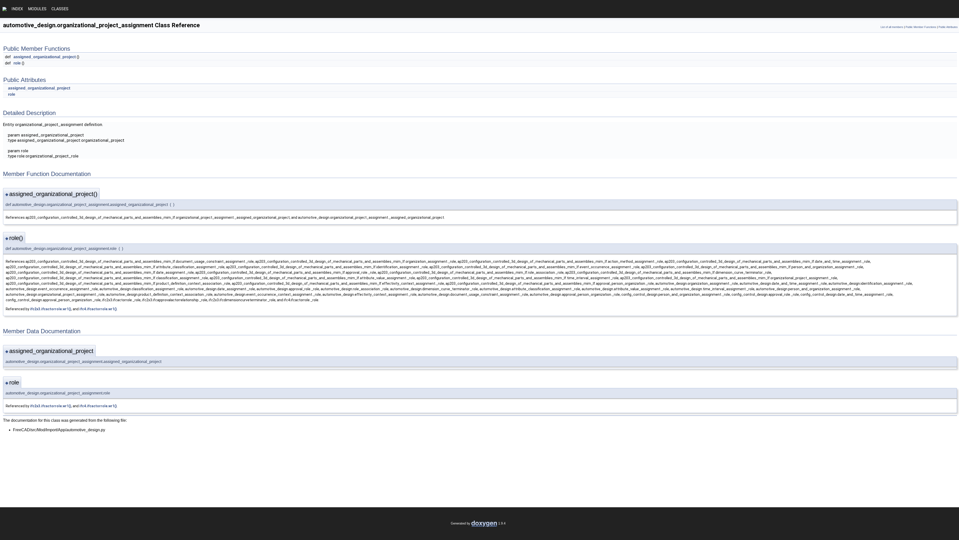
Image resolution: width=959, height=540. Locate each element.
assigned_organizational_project (44, 57)
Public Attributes (948, 27)
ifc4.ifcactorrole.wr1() (98, 309)
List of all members (892, 27)
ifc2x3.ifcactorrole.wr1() (50, 309)
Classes (59, 8)
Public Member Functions (921, 27)
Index (17, 8)
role (17, 63)
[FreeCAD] (4, 9)
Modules (37, 8)
